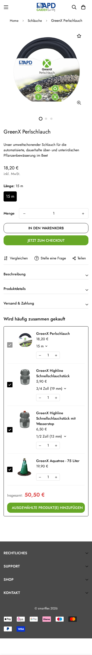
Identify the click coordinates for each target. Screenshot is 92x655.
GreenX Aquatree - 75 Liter (57, 460)
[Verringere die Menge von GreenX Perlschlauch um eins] (24, 213)
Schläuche (35, 20)
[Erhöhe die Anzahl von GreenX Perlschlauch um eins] (83, 213)
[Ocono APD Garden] (46, 7)
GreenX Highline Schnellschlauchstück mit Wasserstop (55, 418)
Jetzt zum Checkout (46, 240)
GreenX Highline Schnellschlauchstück (53, 373)
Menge (9, 213)
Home (14, 20)
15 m (10, 196)
